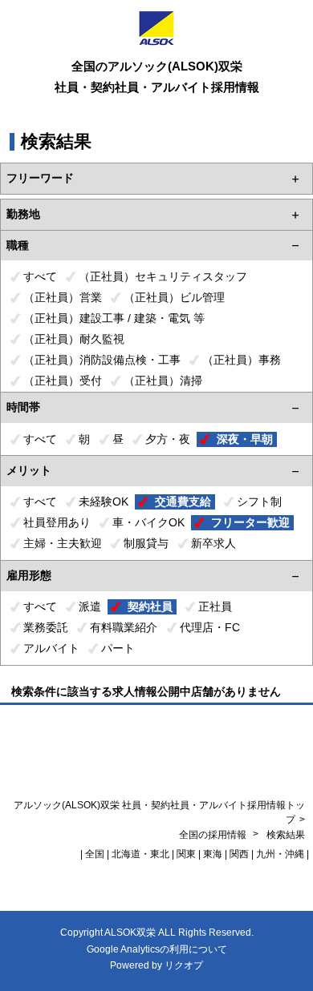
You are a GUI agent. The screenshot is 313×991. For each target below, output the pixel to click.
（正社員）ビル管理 (174, 297)
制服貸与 (146, 543)
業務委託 (45, 627)
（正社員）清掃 (163, 380)
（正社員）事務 (241, 359)
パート (118, 648)
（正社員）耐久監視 (73, 338)
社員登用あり (57, 522)
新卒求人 (213, 543)
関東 (186, 854)
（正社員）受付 (62, 380)
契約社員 (150, 606)
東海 (212, 854)
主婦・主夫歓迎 (62, 543)
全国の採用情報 (214, 834)
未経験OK (103, 501)
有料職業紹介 (123, 627)
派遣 (90, 606)
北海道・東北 (140, 854)
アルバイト (51, 648)
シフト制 (259, 501)
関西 (239, 854)
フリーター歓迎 (250, 522)
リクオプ (184, 965)
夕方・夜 (167, 439)
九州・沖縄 (280, 854)
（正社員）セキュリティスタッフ (163, 276)
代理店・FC (210, 627)
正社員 (215, 606)
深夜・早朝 (245, 439)
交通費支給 (183, 501)
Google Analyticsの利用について (157, 949)
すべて (40, 276)
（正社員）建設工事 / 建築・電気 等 (114, 318)
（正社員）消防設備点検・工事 (102, 359)
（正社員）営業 (62, 297)
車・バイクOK (148, 522)
